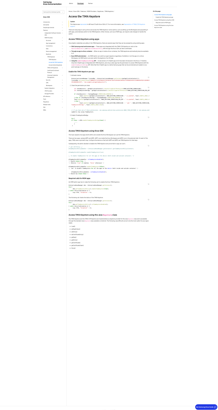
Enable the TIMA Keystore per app (164, 17)
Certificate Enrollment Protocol (53, 71)
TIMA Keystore (52, 59)
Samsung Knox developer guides (51, 12)
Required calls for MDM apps (163, 22)
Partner (90, 3)
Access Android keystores (55, 65)
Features (83, 11)
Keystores (100, 11)
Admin (71, 3)
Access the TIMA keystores (56, 62)
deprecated (83, 24)
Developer (80, 3)
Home (70, 11)
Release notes (46, 104)
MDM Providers (91, 11)
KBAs (44, 110)
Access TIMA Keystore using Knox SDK (164, 20)
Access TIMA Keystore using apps (163, 15)
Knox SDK (76, 11)
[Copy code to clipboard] (148, 77)
